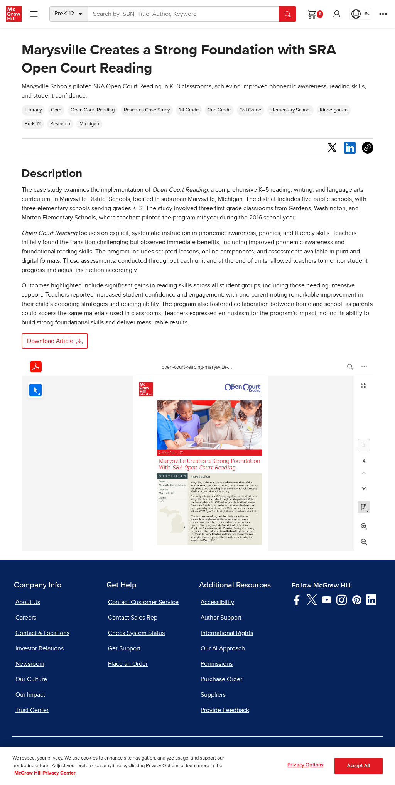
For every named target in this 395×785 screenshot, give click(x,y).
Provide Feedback (225, 710)
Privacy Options (305, 765)
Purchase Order (221, 679)
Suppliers (213, 695)
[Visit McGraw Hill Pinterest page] (356, 599)
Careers (25, 617)
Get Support (124, 648)
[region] (197, 766)
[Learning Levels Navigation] (34, 14)
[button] (337, 13)
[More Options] (383, 13)
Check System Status (136, 633)
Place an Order (128, 664)
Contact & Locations (42, 633)
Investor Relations (39, 648)
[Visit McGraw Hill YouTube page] (326, 599)
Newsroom (29, 664)
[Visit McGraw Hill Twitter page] (312, 599)
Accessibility (217, 602)
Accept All (358, 765)
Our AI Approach (223, 648)
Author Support (221, 617)
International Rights (227, 633)
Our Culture (31, 679)
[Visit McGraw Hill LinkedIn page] (371, 599)
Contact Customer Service (143, 602)
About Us (27, 602)
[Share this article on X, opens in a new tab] (332, 147)
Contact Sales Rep (132, 617)
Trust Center (32, 710)
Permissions (217, 664)
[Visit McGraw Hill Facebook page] (297, 599)
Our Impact (30, 695)
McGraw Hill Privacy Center (45, 773)
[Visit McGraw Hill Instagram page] (341, 599)
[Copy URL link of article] (367, 148)
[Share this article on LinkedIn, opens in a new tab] (350, 147)
